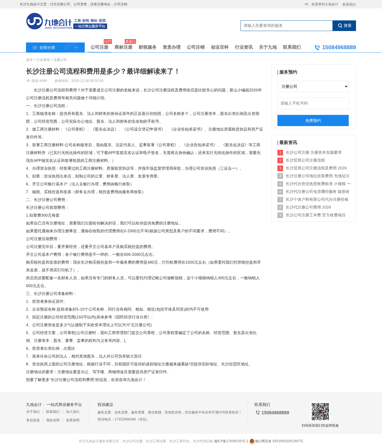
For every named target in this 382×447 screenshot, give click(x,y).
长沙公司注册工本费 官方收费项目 (316, 215)
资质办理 (172, 47)
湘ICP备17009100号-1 (231, 441)
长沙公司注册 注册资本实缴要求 (314, 152)
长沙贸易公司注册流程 (305, 160)
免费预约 (313, 120)
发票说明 (72, 420)
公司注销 (196, 47)
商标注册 (124, 45)
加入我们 (72, 412)
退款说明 (53, 420)
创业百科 (220, 47)
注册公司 (60, 60)
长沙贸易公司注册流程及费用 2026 (316, 168)
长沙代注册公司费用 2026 (308, 207)
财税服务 (148, 47)
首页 (29, 60)
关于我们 (33, 412)
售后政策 (33, 420)
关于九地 (268, 47)
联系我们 (349, 4)
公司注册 (100, 45)
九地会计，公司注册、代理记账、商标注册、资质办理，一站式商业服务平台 (67, 22)
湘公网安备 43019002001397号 (279, 441)
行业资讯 (244, 47)
